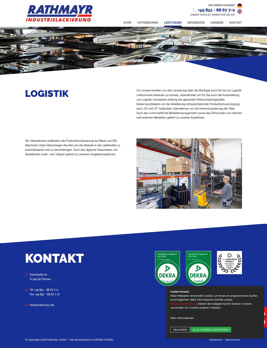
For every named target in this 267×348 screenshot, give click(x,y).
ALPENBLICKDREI (102, 339)
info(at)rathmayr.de (42, 305)
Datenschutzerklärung (183, 303)
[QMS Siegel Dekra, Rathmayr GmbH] (167, 268)
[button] (144, 175)
